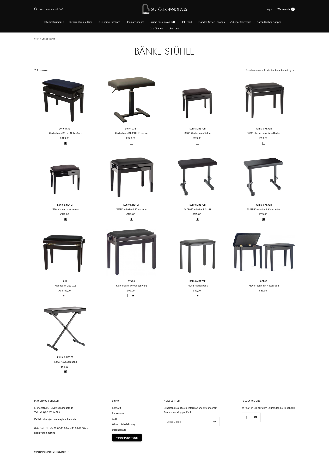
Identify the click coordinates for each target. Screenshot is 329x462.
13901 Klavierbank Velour (65, 209)
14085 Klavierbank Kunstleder (263, 209)
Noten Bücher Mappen (269, 21)
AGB (114, 418)
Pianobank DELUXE (65, 285)
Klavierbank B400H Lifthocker (131, 133)
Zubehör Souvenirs (240, 21)
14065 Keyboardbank (65, 361)
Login (269, 9)
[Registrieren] (214, 421)
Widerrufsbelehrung (123, 424)
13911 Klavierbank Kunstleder (131, 209)
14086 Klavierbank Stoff (197, 209)
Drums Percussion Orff (162, 21)
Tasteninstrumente (53, 21)
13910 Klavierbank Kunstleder (263, 133)
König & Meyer (198, 128)
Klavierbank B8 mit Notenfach (65, 133)
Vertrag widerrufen (127, 437)
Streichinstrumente (109, 21)
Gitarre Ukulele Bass (80, 21)
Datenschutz (119, 429)
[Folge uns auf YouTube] (255, 417)
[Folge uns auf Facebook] (246, 417)
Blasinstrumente (135, 21)
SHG (65, 281)
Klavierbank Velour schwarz (131, 285)
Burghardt (65, 128)
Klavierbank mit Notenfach (264, 285)
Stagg (131, 281)
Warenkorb (285, 9)
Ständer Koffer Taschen (211, 21)
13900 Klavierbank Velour (198, 133)
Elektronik (186, 21)
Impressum (118, 413)
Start (36, 38)
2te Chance (156, 28)
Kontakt (116, 407)
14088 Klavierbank (197, 285)
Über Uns (173, 28)
